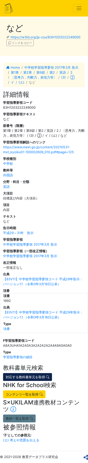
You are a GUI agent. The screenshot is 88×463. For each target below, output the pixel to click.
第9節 (40, 72)
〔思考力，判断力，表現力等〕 (34, 77)
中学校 (8, 163)
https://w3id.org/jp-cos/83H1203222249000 (45, 37)
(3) (63, 77)
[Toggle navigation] (79, 8)
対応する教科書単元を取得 (26, 377)
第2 (52, 72)
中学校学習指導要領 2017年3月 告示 (51, 67)
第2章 (27, 72)
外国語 (8, 175)
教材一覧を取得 (18, 418)
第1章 (15, 72)
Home (15, 67)
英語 (62, 72)
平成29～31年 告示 (18, 233)
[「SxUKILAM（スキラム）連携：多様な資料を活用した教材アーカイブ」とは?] (13, 409)
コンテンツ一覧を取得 (22, 394)
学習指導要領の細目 (18, 357)
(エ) (21, 82)
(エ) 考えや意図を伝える (21, 440)
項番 (6, 329)
